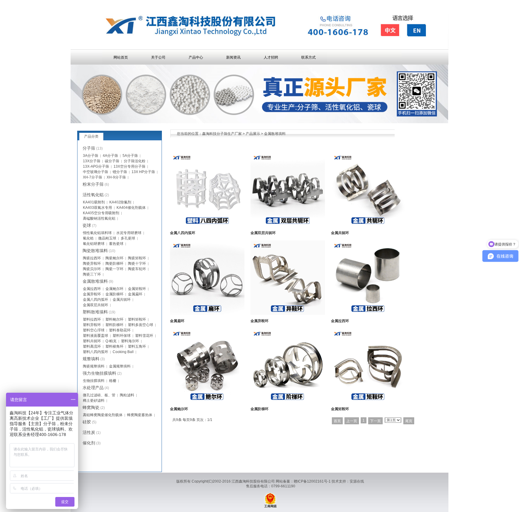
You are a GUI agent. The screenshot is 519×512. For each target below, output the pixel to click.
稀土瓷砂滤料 (94, 400)
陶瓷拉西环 (92, 258)
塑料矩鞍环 (137, 319)
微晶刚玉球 (107, 238)
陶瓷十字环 (137, 263)
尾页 (408, 421)
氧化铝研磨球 (94, 244)
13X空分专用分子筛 (129, 166)
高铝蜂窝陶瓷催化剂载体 (103, 415)
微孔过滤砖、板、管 (99, 395)
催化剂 (89, 442)
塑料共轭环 (92, 341)
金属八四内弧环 (182, 233)
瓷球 (87, 225)
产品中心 (196, 57)
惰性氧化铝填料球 (97, 233)
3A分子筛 (90, 156)
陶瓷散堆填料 (95, 250)
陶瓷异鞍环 (92, 263)
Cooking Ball (123, 352)
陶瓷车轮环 (137, 269)
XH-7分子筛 (92, 177)
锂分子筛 (120, 172)
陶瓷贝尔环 (92, 269)
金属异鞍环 (259, 321)
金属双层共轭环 (263, 233)
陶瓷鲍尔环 (114, 258)
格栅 (112, 381)
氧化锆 (88, 238)
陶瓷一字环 (114, 269)
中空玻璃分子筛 (95, 172)
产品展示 (253, 134)
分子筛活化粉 (134, 161)
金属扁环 (177, 321)
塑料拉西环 (92, 319)
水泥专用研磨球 (128, 233)
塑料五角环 (137, 346)
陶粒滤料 (127, 395)
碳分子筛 (112, 161)
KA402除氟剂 (120, 202)
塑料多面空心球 (140, 325)
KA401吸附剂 (94, 202)
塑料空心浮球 (94, 330)
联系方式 (308, 57)
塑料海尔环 (130, 341)
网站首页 (121, 57)
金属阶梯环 (259, 409)
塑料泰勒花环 (120, 330)
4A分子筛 (110, 156)
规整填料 (91, 358)
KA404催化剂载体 (131, 208)
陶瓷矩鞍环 (137, 258)
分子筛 (89, 148)
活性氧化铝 (93, 194)
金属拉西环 (340, 321)
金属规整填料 (120, 366)
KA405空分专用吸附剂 (101, 213)
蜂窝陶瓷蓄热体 (139, 415)
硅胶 (87, 421)
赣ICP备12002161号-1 (312, 481)
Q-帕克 (111, 341)
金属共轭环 (340, 233)
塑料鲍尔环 (114, 319)
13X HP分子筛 (143, 172)
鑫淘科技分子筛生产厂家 (222, 134)
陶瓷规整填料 (94, 366)
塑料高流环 (92, 346)
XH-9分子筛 (116, 177)
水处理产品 (93, 387)
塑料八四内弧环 (95, 352)
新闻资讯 (233, 57)
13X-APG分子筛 (96, 166)
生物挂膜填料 (94, 381)
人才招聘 (271, 57)
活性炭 (89, 432)
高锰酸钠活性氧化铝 (99, 218)
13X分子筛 (91, 161)
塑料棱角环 (114, 346)
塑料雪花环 (144, 336)
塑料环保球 (122, 336)
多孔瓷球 (128, 238)
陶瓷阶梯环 (114, 263)
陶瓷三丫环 (92, 274)
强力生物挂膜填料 (99, 373)
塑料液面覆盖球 (95, 336)
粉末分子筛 (93, 184)
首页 (337, 421)
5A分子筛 (130, 156)
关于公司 (158, 57)
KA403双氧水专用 (97, 208)
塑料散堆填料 (95, 311)
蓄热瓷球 (116, 244)
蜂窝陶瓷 (91, 407)
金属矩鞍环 (340, 409)
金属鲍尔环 (179, 409)
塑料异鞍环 (92, 325)
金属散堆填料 (275, 134)
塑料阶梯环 (114, 325)
